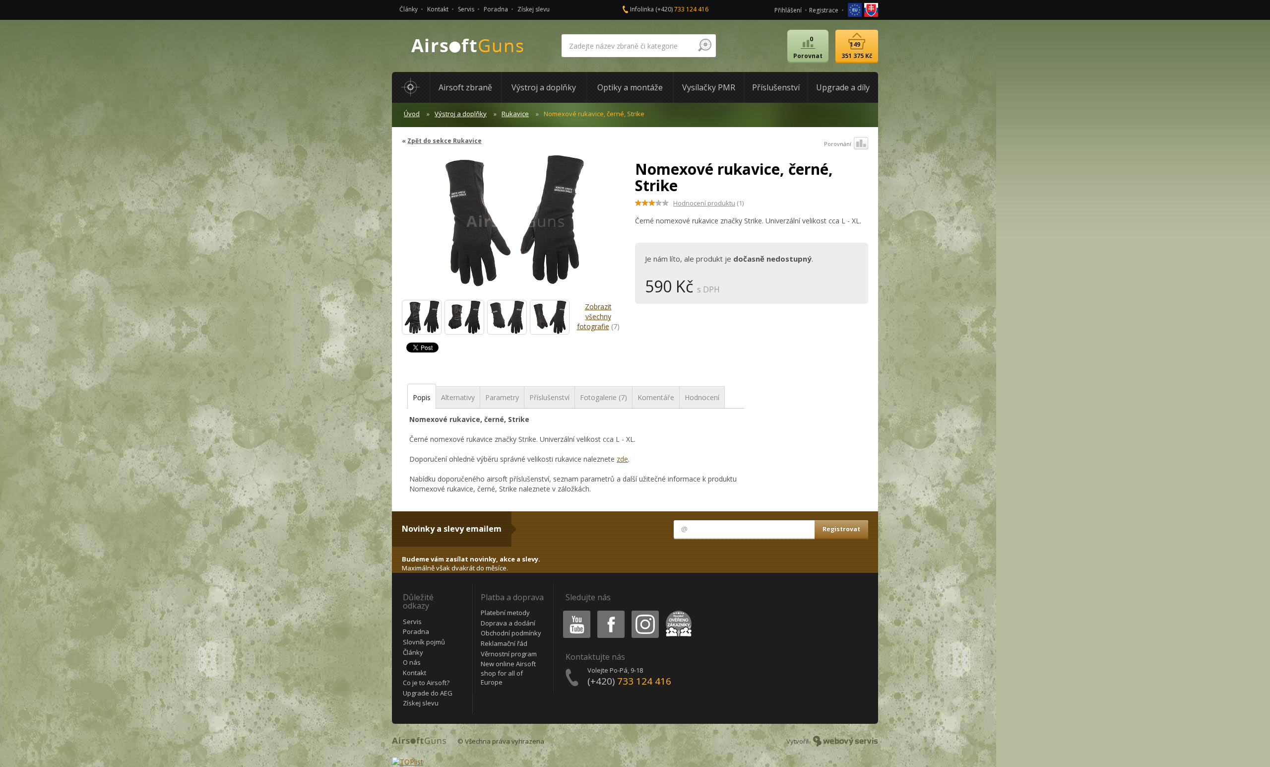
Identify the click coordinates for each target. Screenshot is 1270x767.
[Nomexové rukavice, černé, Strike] (515, 225)
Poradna (496, 9)
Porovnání (837, 143)
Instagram (645, 612)
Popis (422, 397)
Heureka (677, 612)
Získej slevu (533, 9)
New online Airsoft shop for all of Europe (508, 673)
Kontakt (437, 9)
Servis (466, 9)
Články (408, 9)
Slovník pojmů (424, 641)
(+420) (681, 9)
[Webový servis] (845, 741)
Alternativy (458, 397)
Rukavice (515, 113)
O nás (412, 662)
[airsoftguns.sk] (871, 9)
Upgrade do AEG (427, 693)
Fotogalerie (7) (603, 397)
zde (622, 459)
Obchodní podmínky (511, 632)
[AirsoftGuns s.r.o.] (467, 46)
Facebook (610, 612)
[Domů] (411, 87)
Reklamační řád (504, 643)
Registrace (823, 10)
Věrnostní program (509, 653)
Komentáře (655, 397)
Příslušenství (549, 397)
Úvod (412, 113)
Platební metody (505, 612)
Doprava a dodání (508, 623)
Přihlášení (788, 10)
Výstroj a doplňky (461, 113)
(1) (708, 203)
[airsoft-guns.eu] (855, 9)
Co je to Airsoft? (426, 682)
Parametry (502, 397)
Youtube (574, 612)
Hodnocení (702, 397)
